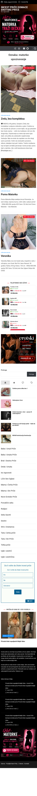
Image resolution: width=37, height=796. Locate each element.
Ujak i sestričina (7, 557)
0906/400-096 (18, 290)
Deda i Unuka (6, 467)
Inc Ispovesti (6, 473)
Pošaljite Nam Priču (12, 763)
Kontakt (26, 763)
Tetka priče (5, 545)
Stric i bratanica (7, 527)
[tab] (5, 383)
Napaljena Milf (13, 298)
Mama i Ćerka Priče (9, 485)
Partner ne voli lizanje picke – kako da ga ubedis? (23, 424)
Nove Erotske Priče (9, 497)
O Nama (20, 763)
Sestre (3, 521)
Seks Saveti (6, 515)
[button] (4, 630)
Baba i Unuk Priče (8, 449)
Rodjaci (4, 509)
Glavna (3, 763)
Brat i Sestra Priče (8, 461)
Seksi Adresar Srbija (7, 679)
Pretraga (4, 370)
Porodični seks (7, 503)
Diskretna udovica (14, 321)
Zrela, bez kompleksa (13, 118)
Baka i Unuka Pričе (9, 455)
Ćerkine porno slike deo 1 (20, 388)
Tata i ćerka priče (8, 533)
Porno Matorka (9, 194)
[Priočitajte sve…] (6, 151)
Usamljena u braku (14, 286)
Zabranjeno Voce (17, 400)
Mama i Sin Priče (8, 491)
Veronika (6, 255)
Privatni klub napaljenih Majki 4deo (13, 641)
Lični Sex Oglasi (5, 115)
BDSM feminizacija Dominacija (21, 435)
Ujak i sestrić (6, 551)
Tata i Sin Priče (7, 539)
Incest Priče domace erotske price (14, 8)
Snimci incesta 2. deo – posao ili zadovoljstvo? (22, 412)
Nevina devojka (13, 309)
